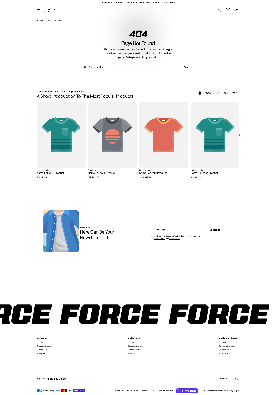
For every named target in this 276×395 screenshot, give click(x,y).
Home (42, 20)
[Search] (85, 67)
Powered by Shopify (231, 390)
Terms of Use (174, 239)
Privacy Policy (159, 239)
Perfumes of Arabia (215, 390)
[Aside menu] (38, 10)
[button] (219, 10)
